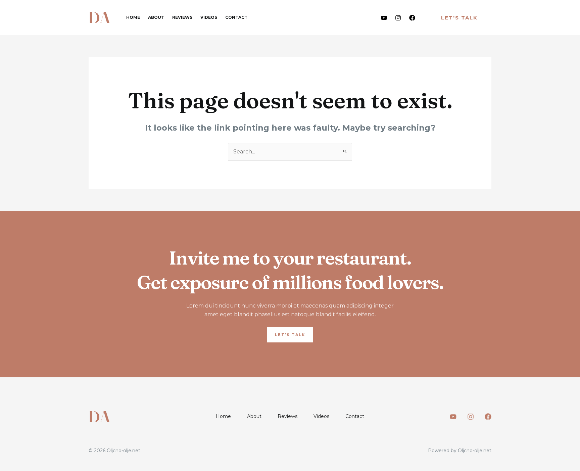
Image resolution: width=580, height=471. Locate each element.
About (156, 17)
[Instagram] (398, 18)
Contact (236, 17)
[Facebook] (412, 18)
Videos (208, 17)
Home (133, 17)
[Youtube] (384, 18)
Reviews (182, 17)
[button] (459, 17)
